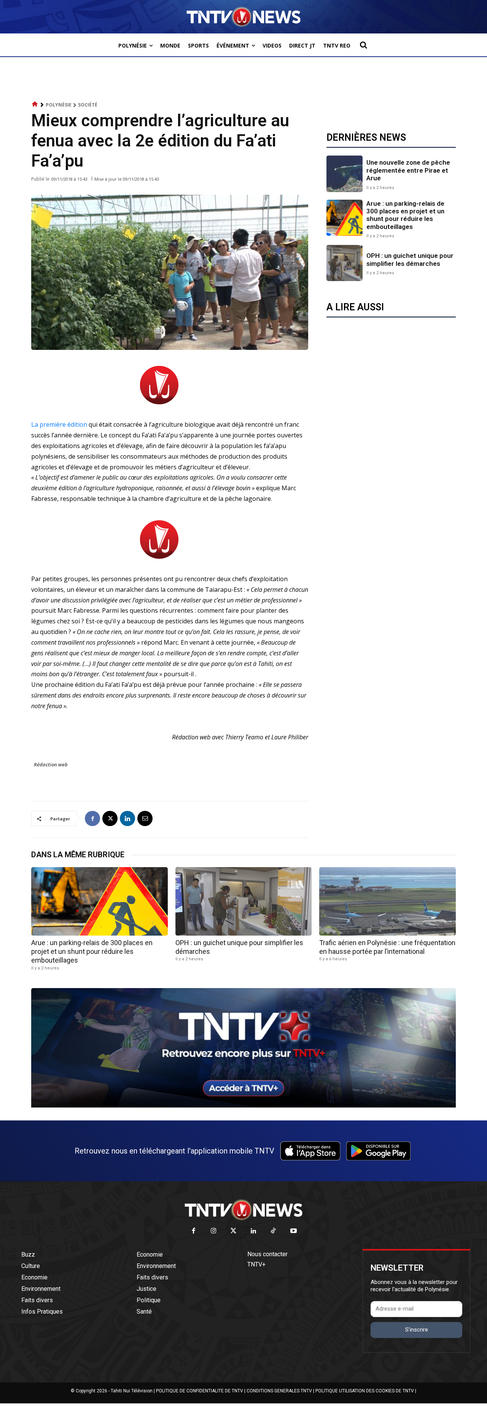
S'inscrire (416, 1329)
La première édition (59, 424)
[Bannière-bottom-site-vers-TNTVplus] (243, 1105)
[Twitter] (234, 1231)
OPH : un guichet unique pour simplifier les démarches (410, 259)
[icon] (35, 104)
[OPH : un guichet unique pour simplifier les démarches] (344, 263)
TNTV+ (256, 1264)
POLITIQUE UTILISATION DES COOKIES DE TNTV (364, 1391)
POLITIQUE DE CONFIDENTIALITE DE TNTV (199, 1391)
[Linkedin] (127, 818)
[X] (110, 818)
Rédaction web (51, 764)
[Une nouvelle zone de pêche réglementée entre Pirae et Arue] (344, 174)
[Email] (145, 818)
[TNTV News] (243, 1209)
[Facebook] (92, 818)
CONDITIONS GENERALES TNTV (279, 1391)
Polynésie (59, 105)
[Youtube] (293, 1231)
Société (87, 105)
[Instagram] (213, 1231)
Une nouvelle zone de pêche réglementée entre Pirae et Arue (408, 170)
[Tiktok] (274, 1231)
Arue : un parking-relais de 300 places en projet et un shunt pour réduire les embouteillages (405, 215)
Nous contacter (267, 1254)
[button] (363, 45)
